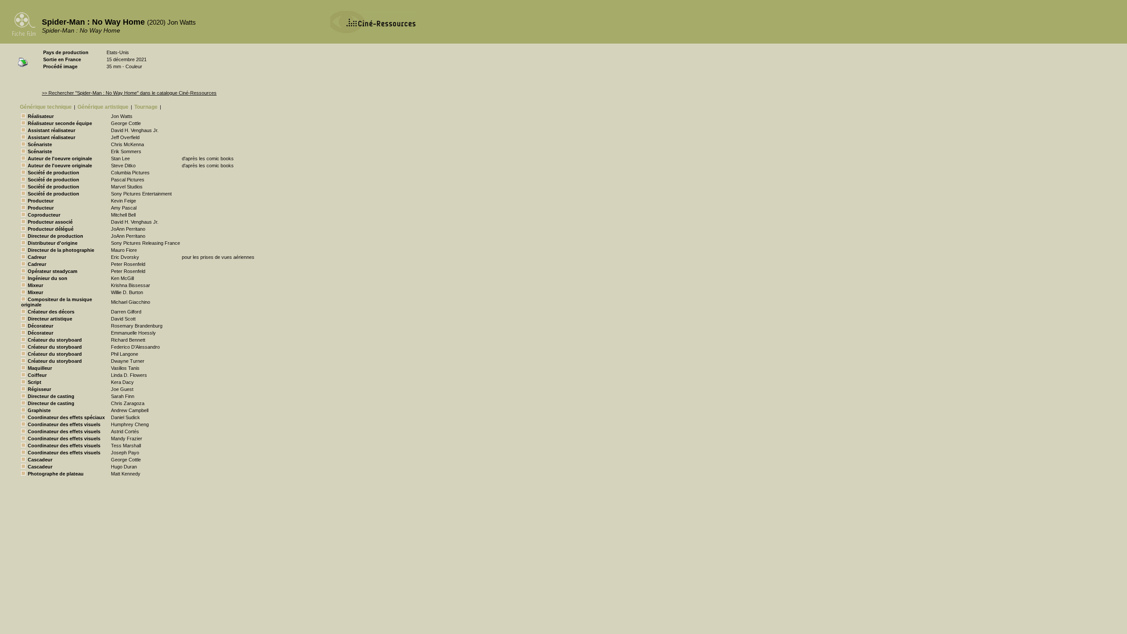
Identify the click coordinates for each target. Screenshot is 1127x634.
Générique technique (46, 107)
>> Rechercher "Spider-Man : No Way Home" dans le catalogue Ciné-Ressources (129, 93)
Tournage (146, 107)
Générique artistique (103, 107)
